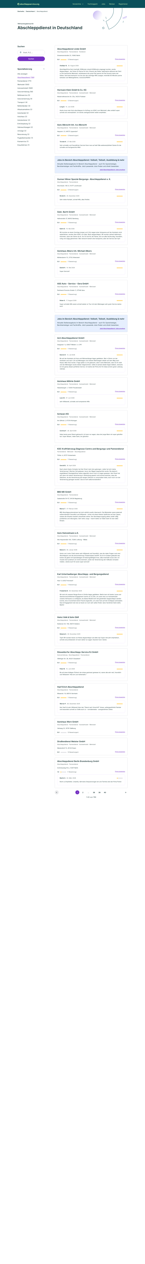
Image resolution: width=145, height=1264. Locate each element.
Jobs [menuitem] (103, 4)
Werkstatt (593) (23, 84)
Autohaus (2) (22, 117)
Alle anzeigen (22, 74)
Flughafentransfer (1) (25, 138)
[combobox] (31, 52)
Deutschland (30, 11)
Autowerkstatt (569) (25, 88)
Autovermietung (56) (25, 92)
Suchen (31, 59)
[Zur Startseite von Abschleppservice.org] (28, 4)
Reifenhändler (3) (23, 106)
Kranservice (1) (23, 141)
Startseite (20, 11)
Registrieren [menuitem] (123, 4)
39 (99, 792)
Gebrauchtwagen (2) (25, 127)
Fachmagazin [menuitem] (93, 4)
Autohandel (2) (23, 113)
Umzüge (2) (21, 131)
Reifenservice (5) (23, 95)
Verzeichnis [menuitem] (76, 4)
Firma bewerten (120, 59)
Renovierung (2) (23, 134)
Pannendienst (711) (24, 81)
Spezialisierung (24, 69)
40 (105, 792)
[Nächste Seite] (126, 792)
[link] (91, 64)
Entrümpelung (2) (23, 124)
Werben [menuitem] (112, 4)
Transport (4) (22, 102)
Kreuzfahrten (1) (23, 145)
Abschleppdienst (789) (25, 77)
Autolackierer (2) (23, 120)
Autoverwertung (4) (24, 99)
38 (94, 792)
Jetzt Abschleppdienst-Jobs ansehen (112, 169)
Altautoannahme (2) (24, 109)
